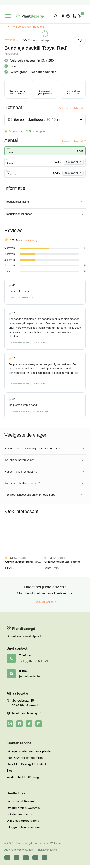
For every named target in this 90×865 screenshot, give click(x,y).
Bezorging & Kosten (20, 801)
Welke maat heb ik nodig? (72, 108)
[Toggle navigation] (8, 16)
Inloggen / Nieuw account (24, 827)
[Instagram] (10, 723)
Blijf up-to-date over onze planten (29, 751)
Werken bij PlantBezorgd (24, 777)
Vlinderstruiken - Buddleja (28, 26)
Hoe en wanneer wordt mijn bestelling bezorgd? (33, 448)
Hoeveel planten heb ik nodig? (70, 141)
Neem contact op (43, 602)
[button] (55, 16)
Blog (10, 770)
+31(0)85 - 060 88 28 (34, 661)
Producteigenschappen (18, 213)
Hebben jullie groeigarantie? (22, 471)
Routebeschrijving (25, 713)
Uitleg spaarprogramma (23, 820)
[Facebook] (19, 723)
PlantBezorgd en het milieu (25, 757)
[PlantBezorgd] (30, 16)
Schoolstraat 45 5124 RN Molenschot (26, 703)
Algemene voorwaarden (18, 849)
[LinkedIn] (38, 723)
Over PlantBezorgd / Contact (26, 764)
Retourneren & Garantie (23, 807)
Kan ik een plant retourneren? (22, 483)
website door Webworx (47, 843)
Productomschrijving (17, 201)
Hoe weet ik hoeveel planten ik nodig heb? (30, 494)
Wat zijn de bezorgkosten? (20, 460)
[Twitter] (29, 723)
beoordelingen (40, 40)
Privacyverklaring (46, 849)
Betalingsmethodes (20, 814)
